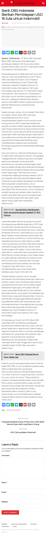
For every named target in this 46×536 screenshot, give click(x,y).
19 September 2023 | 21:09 (21, 23)
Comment (5, 455)
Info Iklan (34, 524)
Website (5, 502)
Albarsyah (5, 23)
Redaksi (4, 524)
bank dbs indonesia (13, 410)
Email (4, 492)
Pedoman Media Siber (19, 524)
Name (5, 482)
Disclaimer (5, 526)
